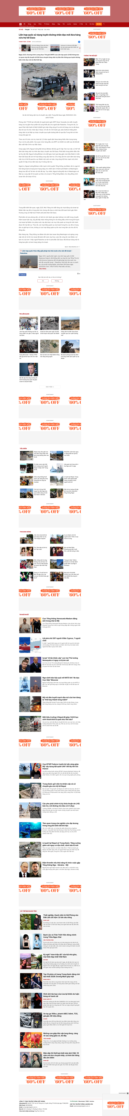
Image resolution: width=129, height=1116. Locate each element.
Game (75, 24)
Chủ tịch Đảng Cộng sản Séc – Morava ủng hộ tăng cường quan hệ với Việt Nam (40, 47)
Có (43, 281)
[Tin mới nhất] (24, 24)
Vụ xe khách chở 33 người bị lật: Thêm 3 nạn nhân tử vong (71, 536)
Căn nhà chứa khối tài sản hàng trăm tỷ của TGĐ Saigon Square (40, 536)
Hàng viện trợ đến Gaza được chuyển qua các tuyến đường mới (69, 333)
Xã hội (99, 24)
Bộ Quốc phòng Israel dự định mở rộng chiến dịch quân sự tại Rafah (70, 356)
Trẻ (64, 24)
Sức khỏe (47, 29)
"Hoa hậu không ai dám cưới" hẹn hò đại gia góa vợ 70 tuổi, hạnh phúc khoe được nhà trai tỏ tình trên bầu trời (103, 182)
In (79, 273)
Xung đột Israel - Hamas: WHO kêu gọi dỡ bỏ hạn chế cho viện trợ (28, 356)
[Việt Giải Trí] (20, 24)
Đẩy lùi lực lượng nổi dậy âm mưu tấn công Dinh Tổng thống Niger (71, 491)
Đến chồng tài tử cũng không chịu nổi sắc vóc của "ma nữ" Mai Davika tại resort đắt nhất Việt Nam (41, 563)
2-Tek (81, 24)
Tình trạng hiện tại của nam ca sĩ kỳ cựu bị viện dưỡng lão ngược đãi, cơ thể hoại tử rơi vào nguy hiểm (103, 108)
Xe (86, 24)
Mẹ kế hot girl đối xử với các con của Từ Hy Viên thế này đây (103, 157)
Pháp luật (40, 29)
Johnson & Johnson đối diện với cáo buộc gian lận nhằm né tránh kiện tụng (69, 47)
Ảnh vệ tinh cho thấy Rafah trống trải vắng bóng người (49, 355)
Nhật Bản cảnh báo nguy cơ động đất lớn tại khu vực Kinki (71, 453)
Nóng (29, 24)
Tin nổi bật (34, 29)
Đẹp (59, 24)
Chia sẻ (23, 275)
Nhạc (53, 24)
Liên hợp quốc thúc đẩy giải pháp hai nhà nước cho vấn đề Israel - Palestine (46, 252)
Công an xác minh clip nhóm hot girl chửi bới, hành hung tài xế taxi (102, 83)
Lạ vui (69, 24)
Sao (35, 24)
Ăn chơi (92, 24)
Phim (40, 24)
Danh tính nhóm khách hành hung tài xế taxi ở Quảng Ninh (102, 72)
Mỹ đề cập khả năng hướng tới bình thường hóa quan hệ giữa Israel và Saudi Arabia (28, 379)
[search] (103, 24)
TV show (46, 24)
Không (57, 281)
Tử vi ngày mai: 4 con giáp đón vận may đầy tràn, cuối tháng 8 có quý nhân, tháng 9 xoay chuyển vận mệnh (103, 147)
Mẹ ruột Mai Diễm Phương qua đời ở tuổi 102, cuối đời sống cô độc (71, 549)
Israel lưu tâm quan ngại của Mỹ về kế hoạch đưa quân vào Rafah (49, 332)
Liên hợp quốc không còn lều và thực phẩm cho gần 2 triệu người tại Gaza (29, 333)
